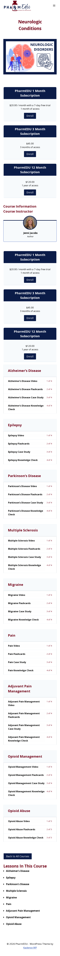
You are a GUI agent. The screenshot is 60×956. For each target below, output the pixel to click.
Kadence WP (30, 947)
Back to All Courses (17, 856)
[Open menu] (54, 5)
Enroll (30, 115)
